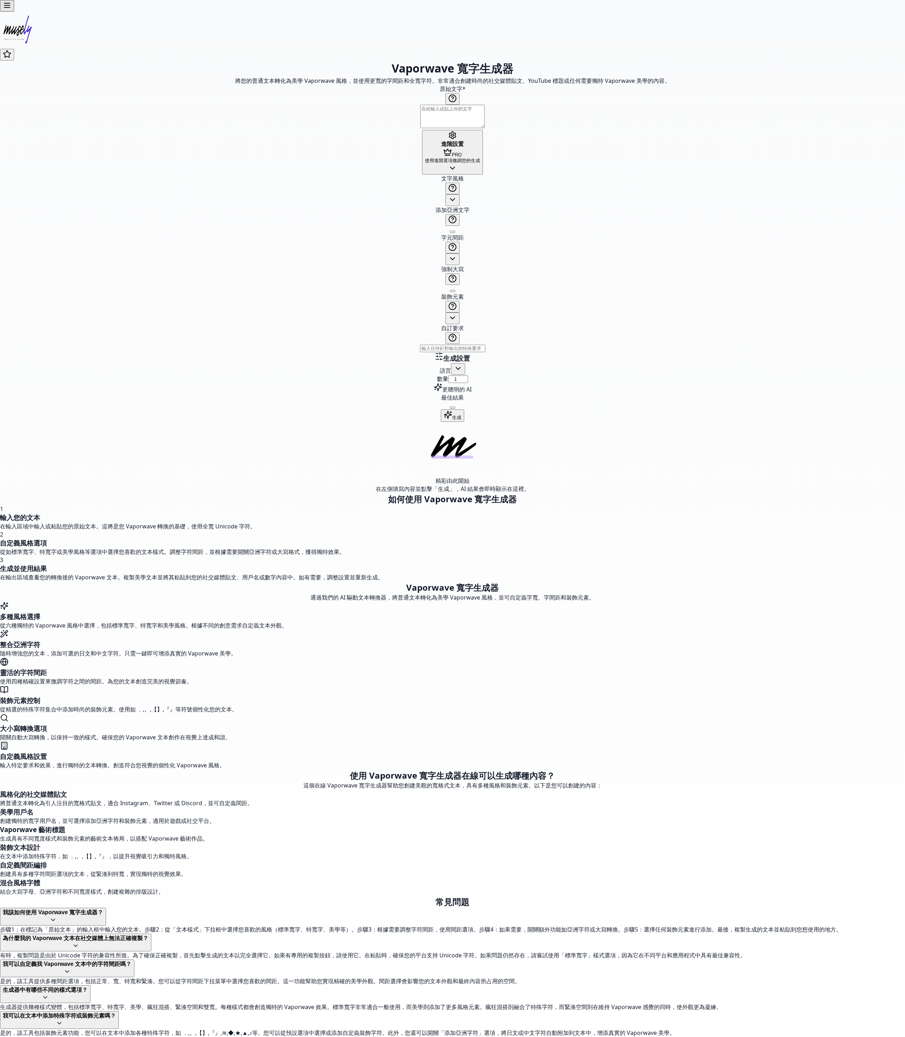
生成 (456, 417)
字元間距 (452, 237)
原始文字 (453, 89)
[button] (452, 263)
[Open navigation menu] (7, 6)
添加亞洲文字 (452, 210)
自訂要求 (452, 328)
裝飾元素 (452, 296)
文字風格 (452, 178)
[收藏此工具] (7, 55)
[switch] (452, 232)
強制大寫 (452, 269)
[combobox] (452, 200)
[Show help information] (452, 99)
